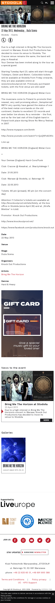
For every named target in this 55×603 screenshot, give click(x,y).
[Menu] (52, 3)
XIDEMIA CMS (46, 589)
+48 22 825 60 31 (22, 572)
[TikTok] (48, 540)
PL (46, 3)
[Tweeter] (39, 540)
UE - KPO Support (27, 582)
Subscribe (35, 552)
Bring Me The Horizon (12, 274)
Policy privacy (39, 579)
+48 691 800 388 (41, 572)
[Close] (53, 594)
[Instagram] (23, 540)
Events (14, 35)
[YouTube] (31, 540)
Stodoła (5, 35)
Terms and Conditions (12, 579)
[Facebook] (14, 540)
